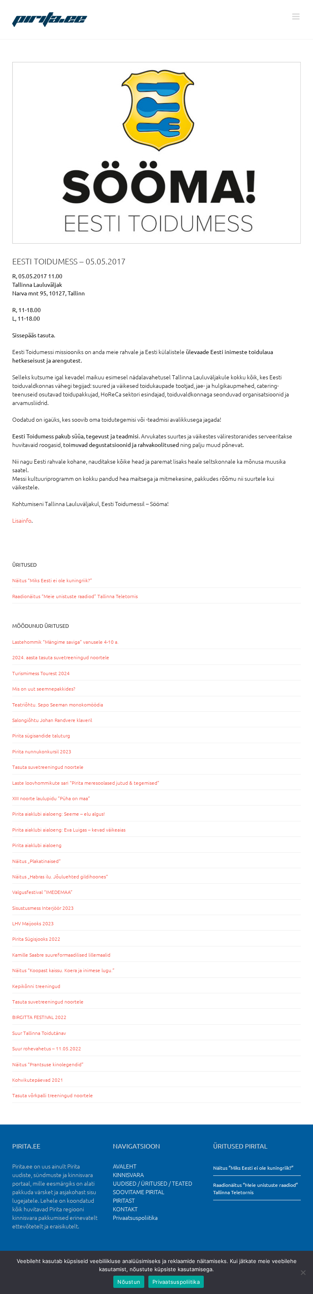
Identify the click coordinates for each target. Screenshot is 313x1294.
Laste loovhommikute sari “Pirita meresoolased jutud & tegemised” (85, 782)
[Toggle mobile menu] (296, 16)
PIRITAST (124, 1200)
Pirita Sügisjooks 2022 (36, 938)
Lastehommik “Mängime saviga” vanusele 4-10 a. (65, 641)
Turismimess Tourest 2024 (41, 673)
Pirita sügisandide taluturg (41, 735)
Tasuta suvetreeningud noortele (48, 767)
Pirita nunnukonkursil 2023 (41, 751)
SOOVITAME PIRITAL (138, 1192)
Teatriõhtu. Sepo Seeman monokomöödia (57, 704)
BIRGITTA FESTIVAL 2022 (39, 1017)
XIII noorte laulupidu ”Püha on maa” (51, 798)
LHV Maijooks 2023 (33, 923)
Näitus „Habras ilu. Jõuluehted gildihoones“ (60, 876)
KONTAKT (125, 1209)
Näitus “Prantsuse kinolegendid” (48, 1064)
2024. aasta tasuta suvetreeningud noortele (60, 657)
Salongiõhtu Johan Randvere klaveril (52, 720)
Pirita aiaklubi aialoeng (37, 845)
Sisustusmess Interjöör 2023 (43, 907)
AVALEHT (125, 1166)
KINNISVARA (128, 1175)
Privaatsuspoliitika (135, 1217)
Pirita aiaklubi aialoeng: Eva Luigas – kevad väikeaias (69, 829)
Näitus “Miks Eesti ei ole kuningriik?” (52, 580)
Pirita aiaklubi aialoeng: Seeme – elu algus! (58, 813)
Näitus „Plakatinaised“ (36, 861)
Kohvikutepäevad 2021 (37, 1079)
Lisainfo (21, 520)
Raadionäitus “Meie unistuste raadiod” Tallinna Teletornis (75, 596)
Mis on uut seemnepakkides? (43, 688)
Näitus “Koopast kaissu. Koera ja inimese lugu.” (63, 970)
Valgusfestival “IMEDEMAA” (42, 892)
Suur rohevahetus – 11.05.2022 (46, 1048)
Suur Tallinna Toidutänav (39, 1033)
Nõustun (128, 1282)
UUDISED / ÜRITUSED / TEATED (152, 1183)
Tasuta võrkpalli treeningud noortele (52, 1095)
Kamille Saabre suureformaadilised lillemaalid (61, 954)
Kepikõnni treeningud (36, 986)
